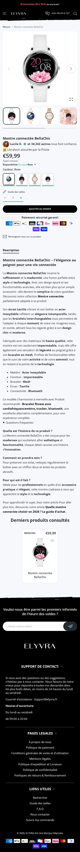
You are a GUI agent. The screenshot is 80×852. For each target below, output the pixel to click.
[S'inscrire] (70, 626)
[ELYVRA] (18, 13)
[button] (71, 68)
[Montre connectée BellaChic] (40, 552)
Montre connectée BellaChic (40, 575)
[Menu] (5, 13)
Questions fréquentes (19, 422)
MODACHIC (30, 533)
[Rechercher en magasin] (75, 13)
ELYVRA (30, 833)
